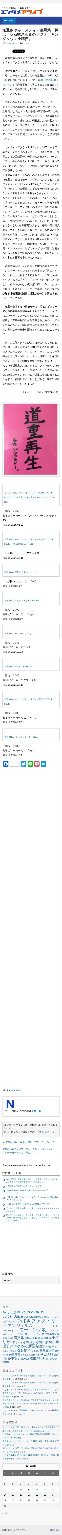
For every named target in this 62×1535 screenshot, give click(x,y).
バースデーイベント (10, 1331)
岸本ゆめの (19, 1346)
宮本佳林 (46, 1338)
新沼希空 (35, 1346)
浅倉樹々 (24, 1350)
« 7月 (4, 1513)
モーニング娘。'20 (36, 1334)
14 (37, 1489)
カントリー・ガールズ (45, 1326)
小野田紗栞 (44, 1342)
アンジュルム (20, 1325)
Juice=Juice (12, 1316)
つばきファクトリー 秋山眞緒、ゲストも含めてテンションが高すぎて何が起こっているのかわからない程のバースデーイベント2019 (30, 1393)
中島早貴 (49, 1334)
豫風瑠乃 (25, 1359)
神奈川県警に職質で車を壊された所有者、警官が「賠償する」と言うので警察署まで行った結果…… (31, 1180)
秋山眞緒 (46, 1354)
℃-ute (44, 1316)
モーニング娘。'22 (19, 1334)
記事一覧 (36, 1111)
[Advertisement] (27, 792)
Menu (11, 20)
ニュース (27, 43)
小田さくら (16, 1342)
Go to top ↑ (55, 1530)
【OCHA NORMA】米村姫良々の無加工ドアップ (27, 1204)
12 (21, 1489)
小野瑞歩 (29, 1342)
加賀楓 (28, 1338)
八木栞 (10, 1338)
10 (5, 1489)
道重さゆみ (16, 1090)
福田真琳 (35, 1354)
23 (53, 1495)
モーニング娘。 (34, 1329)
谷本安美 (14, 1358)
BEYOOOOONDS (30, 1312)
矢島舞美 (14, 1354)
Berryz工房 (9, 1312)
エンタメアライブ (17, 1530)
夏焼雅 (36, 1338)
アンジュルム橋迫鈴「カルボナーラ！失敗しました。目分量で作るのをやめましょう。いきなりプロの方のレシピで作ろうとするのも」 (32, 1217)
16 (53, 1489)
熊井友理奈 (47, 1350)
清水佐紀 (35, 1351)
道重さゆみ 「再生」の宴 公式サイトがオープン (29, 1142)
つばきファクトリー (29, 1323)
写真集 (19, 1338)
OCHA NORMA (32, 1316)
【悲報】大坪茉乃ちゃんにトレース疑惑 (23, 1186)
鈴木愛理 (50, 1358)
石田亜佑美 (26, 1355)
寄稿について (46, 1131)
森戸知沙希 (48, 1346)
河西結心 (12, 1351)
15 (45, 1489)
